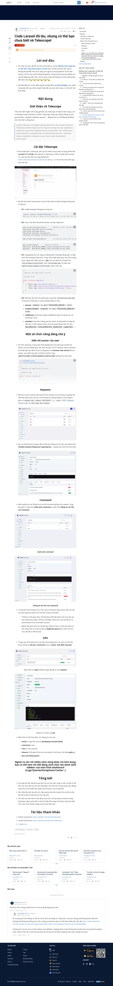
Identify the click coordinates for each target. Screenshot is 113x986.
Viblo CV (54, 960)
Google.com (22, 824)
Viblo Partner (56, 966)
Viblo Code (55, 954)
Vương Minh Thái (24, 28)
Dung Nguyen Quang (89, 855)
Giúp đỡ (75, 981)
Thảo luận (10, 958)
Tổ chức (25, 949)
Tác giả (25, 955)
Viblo (53, 950)
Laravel (36, 829)
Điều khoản (91, 981)
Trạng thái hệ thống (13, 964)
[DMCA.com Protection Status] (100, 981)
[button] (88, 2)
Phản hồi (68, 981)
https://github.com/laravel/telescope (47, 817)
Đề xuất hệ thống (27, 958)
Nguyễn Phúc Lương (14, 855)
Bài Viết (19, 2)
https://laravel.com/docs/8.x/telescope (47, 820)
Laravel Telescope (20, 829)
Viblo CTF (54, 957)
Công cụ (10, 961)
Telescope (29, 829)
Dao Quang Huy (38, 855)
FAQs (80, 981)
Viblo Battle (55, 969)
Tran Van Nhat (63, 855)
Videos (9, 955)
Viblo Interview (56, 972)
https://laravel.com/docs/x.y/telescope (32, 160)
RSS (85, 981)
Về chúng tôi (61, 981)
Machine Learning (28, 961)
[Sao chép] (74, 214)
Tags (24, 952)
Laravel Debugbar (61, 85)
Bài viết (9, 949)
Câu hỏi (10, 952)
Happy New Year (20, 45)
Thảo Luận (36, 2)
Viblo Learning (56, 963)
